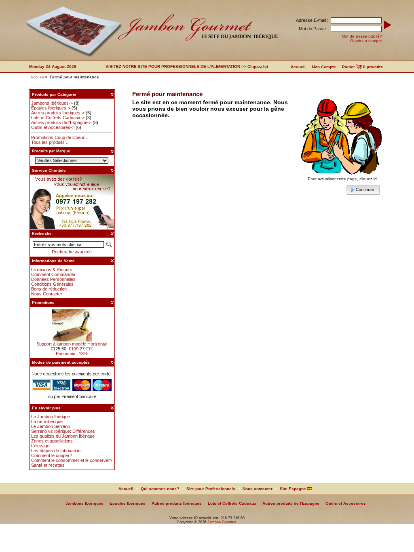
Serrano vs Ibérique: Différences (63, 431)
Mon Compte (324, 67)
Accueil (298, 67)
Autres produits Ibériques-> (57, 112)
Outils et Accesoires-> (52, 127)
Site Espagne (293, 489)
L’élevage (40, 445)
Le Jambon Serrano (50, 426)
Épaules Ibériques (128, 503)
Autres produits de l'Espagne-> (61, 122)
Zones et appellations (52, 440)
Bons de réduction (49, 289)
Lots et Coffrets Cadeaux (232, 503)
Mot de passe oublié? (362, 36)
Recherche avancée (72, 251)
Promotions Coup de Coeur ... (60, 137)
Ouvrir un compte (366, 40)
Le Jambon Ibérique (50, 416)
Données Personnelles (53, 279)
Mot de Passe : (313, 28)
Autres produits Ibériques (177, 503)
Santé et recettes (48, 465)
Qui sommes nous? (160, 489)
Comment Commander (53, 274)
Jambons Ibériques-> (52, 103)
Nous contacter (257, 489)
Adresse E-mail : (312, 20)
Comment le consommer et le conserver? (71, 460)
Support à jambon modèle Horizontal (71, 343)
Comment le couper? (51, 455)
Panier (348, 67)
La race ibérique (47, 421)
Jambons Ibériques (84, 503)
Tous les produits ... (50, 142)
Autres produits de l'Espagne (290, 503)
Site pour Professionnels (210, 489)
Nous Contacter (46, 293)
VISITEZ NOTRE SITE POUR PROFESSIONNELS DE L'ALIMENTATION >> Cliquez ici (187, 66)
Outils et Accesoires (345, 503)
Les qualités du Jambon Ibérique (63, 436)
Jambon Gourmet (222, 522)
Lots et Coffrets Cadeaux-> (57, 117)
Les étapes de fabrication (55, 450)
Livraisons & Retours (51, 269)
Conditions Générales (52, 284)
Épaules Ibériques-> (50, 107)
